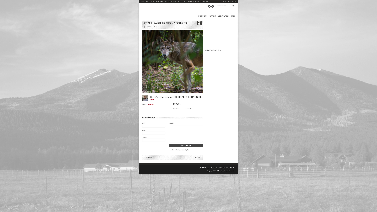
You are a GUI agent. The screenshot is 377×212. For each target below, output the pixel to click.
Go (233, 6)
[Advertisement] (220, 33)
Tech (184, 1)
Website (144, 137)
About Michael (202, 16)
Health (152, 1)
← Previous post (148, 157)
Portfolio (213, 16)
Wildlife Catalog (223, 16)
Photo (179, 1)
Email (143, 130)
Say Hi (233, 16)
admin (152, 99)
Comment (171, 123)
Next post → (198, 157)
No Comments (159, 27)
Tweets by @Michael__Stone (213, 50)
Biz (147, 1)
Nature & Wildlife (170, 1)
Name (143, 123)
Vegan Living (205, 1)
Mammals (151, 104)
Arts (142, 1)
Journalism (159, 1)
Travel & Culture (193, 1)
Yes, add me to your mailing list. (180, 150)
